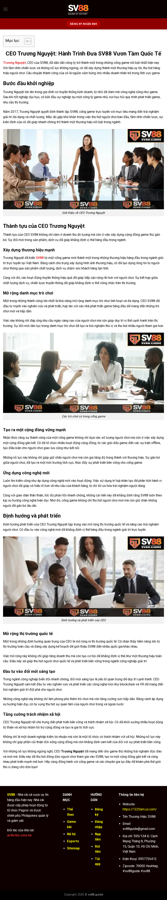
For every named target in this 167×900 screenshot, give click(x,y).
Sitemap (73, 848)
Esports (73, 841)
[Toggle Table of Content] (25, 41)
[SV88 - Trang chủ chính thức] (83, 9)
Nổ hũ (71, 834)
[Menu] (5, 9)
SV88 (40, 258)
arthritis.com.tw (19, 835)
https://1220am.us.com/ (140, 809)
